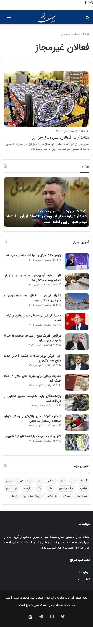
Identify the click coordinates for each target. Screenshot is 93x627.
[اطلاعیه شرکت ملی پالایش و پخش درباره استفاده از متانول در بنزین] (77, 422)
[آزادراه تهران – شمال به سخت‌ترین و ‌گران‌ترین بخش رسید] (77, 301)
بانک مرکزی (25, 480)
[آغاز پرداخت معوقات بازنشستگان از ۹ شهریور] (77, 442)
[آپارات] (30, 617)
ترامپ (83, 488)
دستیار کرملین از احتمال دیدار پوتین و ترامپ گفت (32, 318)
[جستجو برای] (87, 19)
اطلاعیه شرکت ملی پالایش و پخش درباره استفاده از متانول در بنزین (32, 418)
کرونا (14, 496)
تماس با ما (83, 579)
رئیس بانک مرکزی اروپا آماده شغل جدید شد (33, 255)
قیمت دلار (11, 488)
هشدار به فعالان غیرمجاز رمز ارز (60, 137)
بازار (39, 480)
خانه (84, 34)
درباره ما (84, 572)
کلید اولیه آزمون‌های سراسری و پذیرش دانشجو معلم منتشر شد (32, 278)
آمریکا (83, 480)
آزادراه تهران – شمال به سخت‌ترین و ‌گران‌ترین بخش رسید (32, 298)
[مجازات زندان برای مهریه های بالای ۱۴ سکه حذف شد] (77, 382)
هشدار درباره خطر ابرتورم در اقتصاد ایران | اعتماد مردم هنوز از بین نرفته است (46, 219)
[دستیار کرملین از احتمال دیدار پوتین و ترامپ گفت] (77, 321)
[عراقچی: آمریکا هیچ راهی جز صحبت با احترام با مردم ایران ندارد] (77, 341)
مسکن (66, 496)
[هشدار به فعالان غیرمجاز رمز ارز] (46, 99)
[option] (46, 202)
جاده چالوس (66, 488)
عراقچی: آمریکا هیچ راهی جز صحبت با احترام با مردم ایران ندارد (32, 338)
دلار (50, 488)
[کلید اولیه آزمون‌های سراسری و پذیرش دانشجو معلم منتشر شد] (77, 281)
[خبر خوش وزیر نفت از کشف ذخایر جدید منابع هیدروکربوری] (77, 362)
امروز (62, 480)
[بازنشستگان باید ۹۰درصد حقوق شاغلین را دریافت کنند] (77, 402)
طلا (39, 488)
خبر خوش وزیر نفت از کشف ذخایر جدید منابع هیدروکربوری (32, 358)
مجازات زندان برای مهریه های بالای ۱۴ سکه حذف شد (32, 378)
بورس (9, 480)
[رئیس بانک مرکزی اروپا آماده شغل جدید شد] (77, 261)
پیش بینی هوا (31, 496)
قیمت (27, 488)
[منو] (9, 19)
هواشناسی (51, 496)
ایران (50, 480)
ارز (73, 480)
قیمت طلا (82, 496)
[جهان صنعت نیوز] (46, 18)
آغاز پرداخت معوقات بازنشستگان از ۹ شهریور (33, 436)
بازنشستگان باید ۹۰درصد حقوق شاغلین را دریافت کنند (32, 398)
